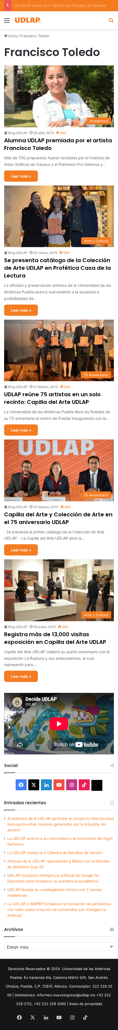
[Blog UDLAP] (27, 20)
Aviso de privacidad (85, 1004)
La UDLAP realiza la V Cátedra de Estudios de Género (54, 852)
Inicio (12, 36)
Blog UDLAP (17, 133)
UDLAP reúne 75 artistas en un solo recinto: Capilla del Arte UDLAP (52, 398)
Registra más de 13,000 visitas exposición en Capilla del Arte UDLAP (55, 638)
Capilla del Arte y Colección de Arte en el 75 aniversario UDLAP (58, 518)
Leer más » (21, 176)
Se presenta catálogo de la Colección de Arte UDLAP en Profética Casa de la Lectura (57, 267)
